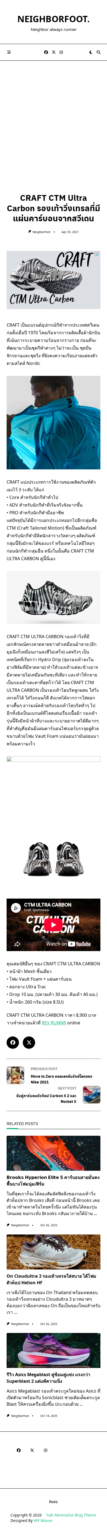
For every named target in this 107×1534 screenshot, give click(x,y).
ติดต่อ (53, 1501)
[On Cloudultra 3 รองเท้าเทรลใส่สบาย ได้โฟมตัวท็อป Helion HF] (53, 1251)
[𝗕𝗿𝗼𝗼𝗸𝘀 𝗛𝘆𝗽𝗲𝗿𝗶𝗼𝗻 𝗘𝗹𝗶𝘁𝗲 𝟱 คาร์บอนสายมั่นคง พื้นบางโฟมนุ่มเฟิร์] (53, 1153)
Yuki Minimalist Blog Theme (71, 1515)
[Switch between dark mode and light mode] (90, 52)
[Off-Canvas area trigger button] (9, 52)
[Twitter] (54, 52)
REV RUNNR (54, 1023)
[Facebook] (46, 52)
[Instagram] (61, 52)
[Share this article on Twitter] (29, 1042)
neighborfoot (41, 232)
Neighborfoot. (53, 19)
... (95, 1213)
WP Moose (43, 1520)
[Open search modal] (98, 52)
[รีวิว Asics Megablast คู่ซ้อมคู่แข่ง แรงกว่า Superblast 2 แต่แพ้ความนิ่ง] (53, 1350)
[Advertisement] (53, 116)
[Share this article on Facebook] (13, 1042)
